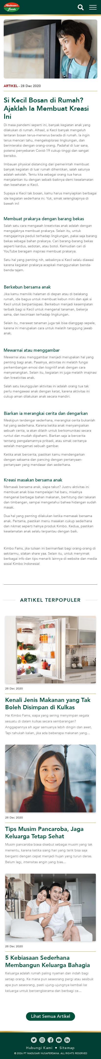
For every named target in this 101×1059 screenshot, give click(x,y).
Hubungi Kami (39, 1048)
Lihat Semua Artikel (50, 1016)
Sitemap (67, 1048)
